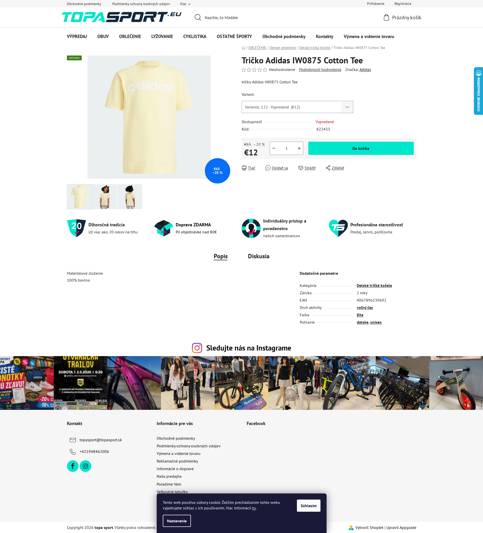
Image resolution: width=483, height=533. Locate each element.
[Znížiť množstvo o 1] (274, 148)
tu (254, 507)
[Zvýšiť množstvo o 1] (299, 148)
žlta (360, 314)
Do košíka (360, 148)
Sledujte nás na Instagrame (248, 348)
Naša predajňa (169, 476)
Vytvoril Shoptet (369, 527)
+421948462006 (94, 451)
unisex (376, 322)
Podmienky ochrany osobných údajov (141, 4)
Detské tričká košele (374, 285)
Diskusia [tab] (259, 256)
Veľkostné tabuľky (172, 491)
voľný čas (365, 307)
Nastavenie (177, 520)
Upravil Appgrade (401, 527)
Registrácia (403, 3)
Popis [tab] (221, 256)
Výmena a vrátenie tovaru (179, 453)
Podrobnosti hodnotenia (320, 69)
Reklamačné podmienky (177, 461)
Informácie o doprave (175, 468)
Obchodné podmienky (84, 4)
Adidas (365, 69)
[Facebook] (73, 466)
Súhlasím (309, 505)
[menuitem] (77, 36)
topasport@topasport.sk (101, 439)
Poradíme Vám (169, 484)
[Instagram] (85, 466)
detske (362, 322)
